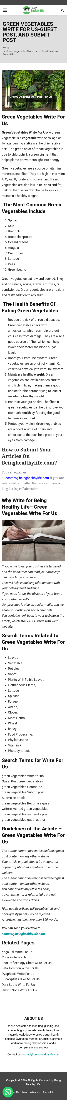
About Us (14, 1092)
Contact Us (48, 1092)
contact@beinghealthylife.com (23, 934)
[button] (8, 1092)
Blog (24, 1092)
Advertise (35, 1092)
